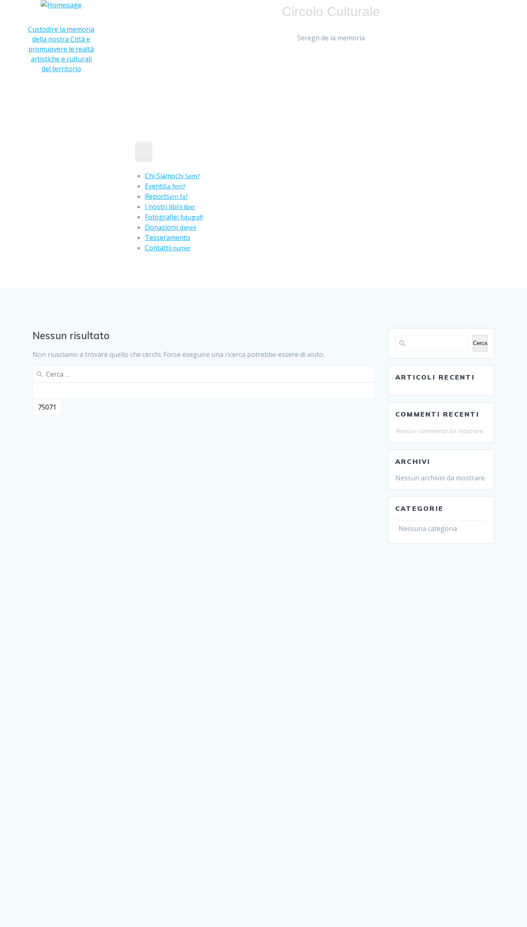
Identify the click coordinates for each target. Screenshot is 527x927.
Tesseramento (167, 237)
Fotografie (174, 216)
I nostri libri (170, 206)
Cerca (480, 343)
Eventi (165, 186)
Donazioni (170, 227)
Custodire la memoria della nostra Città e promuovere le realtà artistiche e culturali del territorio (61, 49)
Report (166, 196)
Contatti (168, 247)
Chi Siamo (172, 175)
